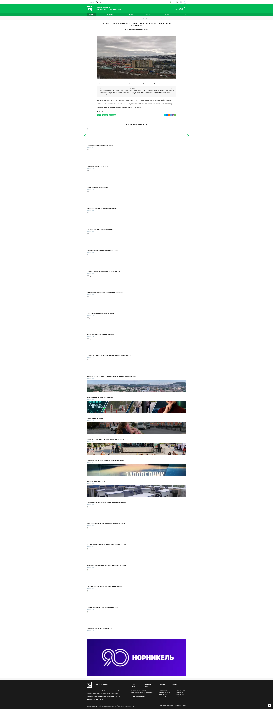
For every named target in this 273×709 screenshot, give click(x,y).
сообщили (114, 94)
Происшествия (112, 115)
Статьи (184, 14)
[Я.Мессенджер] (165, 115)
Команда (148, 14)
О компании (130, 14)
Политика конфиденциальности (166, 705)
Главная (109, 18)
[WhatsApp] (175, 115)
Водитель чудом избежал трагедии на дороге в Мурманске (123, 107)
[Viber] (173, 115)
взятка (99, 115)
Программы (110, 14)
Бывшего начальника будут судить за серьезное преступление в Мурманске (149, 18)
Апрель (126, 18)
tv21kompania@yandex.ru (164, 696)
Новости (91, 14)
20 (130, 18)
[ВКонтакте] (167, 115)
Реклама (167, 14)
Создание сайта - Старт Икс (180, 705)
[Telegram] (171, 115)
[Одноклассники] (169, 115)
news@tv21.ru (179, 696)
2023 (121, 18)
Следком (105, 115)
